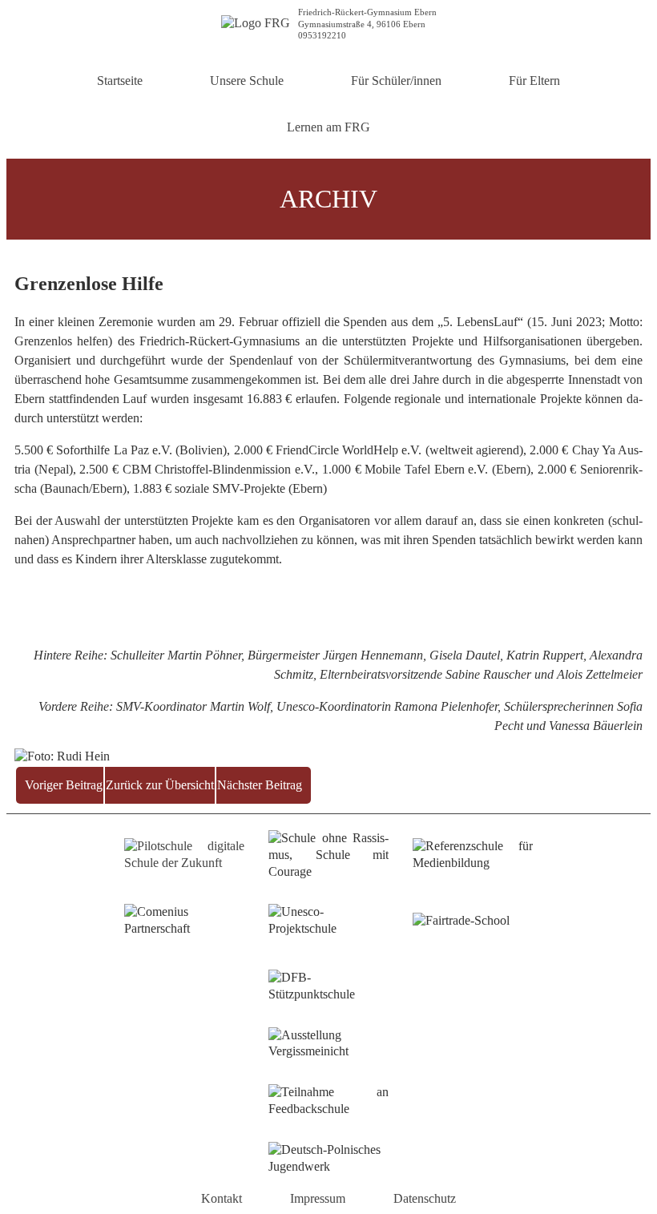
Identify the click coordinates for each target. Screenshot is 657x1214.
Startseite (120, 80)
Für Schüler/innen (396, 80)
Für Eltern (534, 80)
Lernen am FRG (328, 127)
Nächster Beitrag (259, 785)
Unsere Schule (247, 80)
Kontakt (221, 1198)
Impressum (317, 1198)
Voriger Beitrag (64, 785)
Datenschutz (424, 1198)
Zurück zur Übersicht (160, 785)
